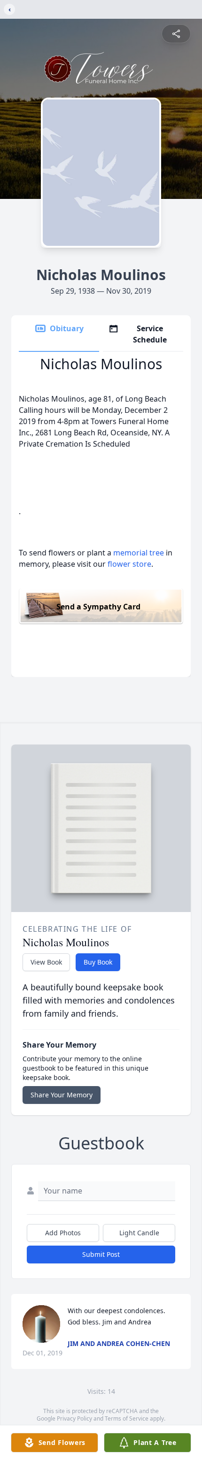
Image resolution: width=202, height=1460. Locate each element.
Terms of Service (126, 1418)
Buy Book (98, 962)
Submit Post (101, 1254)
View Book (46, 962)
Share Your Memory (62, 1094)
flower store (129, 564)
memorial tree (138, 553)
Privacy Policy (74, 1418)
